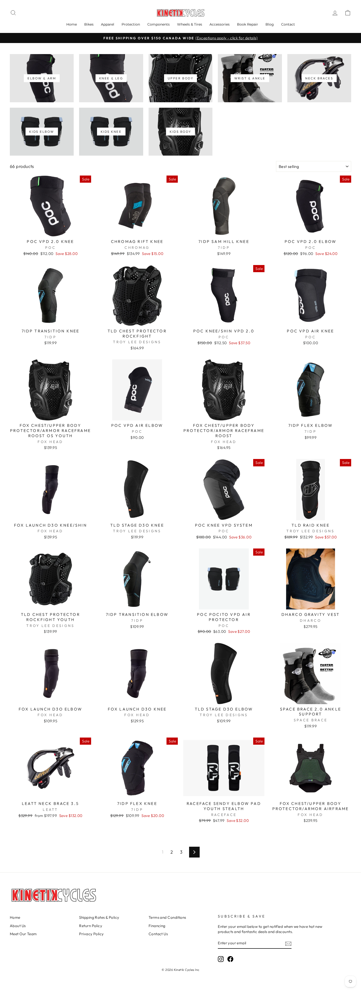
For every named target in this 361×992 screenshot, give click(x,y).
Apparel (107, 24)
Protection (131, 24)
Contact (288, 24)
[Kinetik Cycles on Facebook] (230, 959)
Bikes (89, 24)
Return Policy (90, 925)
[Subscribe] (288, 943)
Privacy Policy (91, 934)
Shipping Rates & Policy (99, 917)
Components (158, 24)
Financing (157, 925)
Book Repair (247, 24)
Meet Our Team (23, 934)
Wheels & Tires (189, 24)
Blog (269, 24)
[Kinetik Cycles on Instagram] (221, 959)
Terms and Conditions (167, 917)
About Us (18, 925)
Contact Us (158, 934)
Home (71, 24)
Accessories (219, 24)
